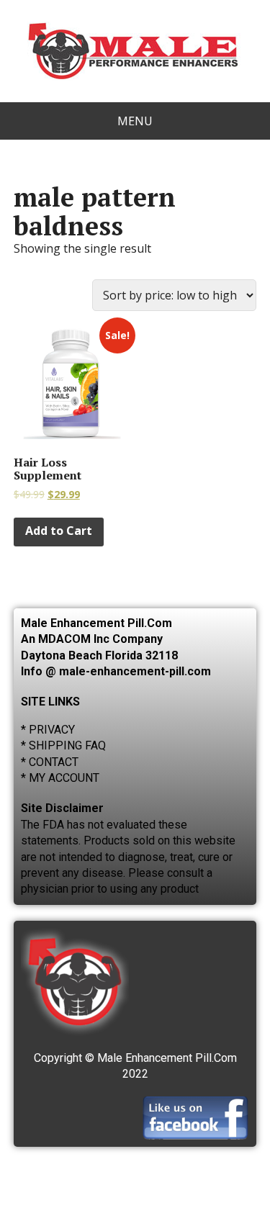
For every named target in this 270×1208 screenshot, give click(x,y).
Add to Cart (58, 530)
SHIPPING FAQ (67, 745)
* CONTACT (49, 762)
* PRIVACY (48, 729)
